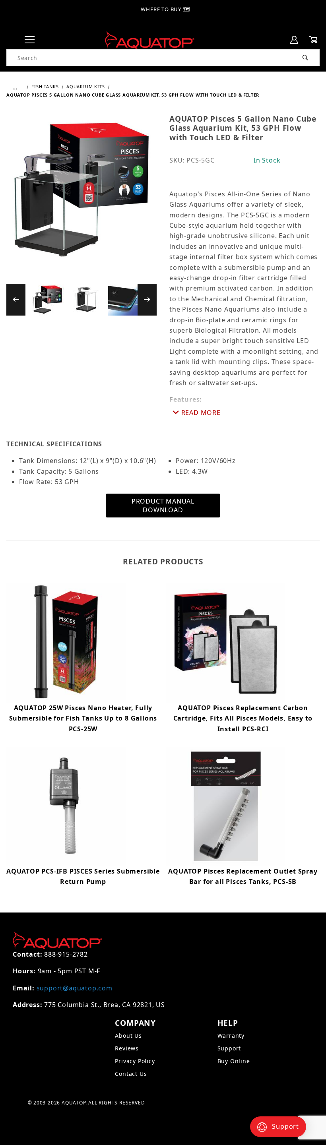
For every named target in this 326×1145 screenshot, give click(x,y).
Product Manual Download (163, 505)
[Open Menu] (29, 40)
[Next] (147, 300)
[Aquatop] (149, 39)
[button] (48, 300)
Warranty (230, 1035)
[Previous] (15, 300)
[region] (81, 300)
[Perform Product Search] (305, 58)
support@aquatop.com (75, 988)
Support (229, 1048)
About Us (128, 1035)
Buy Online (233, 1061)
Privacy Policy (135, 1061)
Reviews (127, 1048)
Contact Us (131, 1073)
